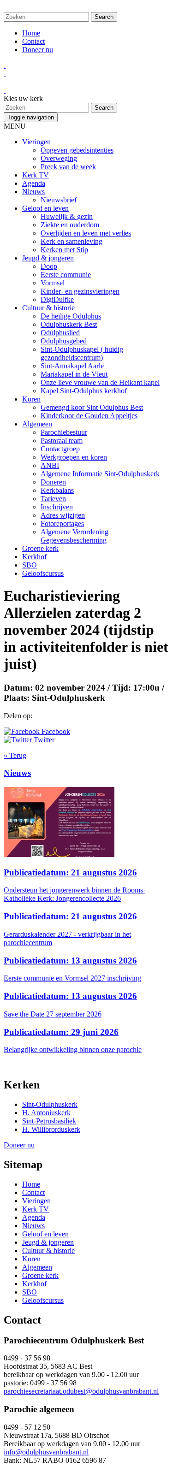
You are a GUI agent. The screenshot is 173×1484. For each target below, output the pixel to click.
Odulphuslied (60, 333)
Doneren (53, 482)
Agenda (33, 183)
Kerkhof (34, 557)
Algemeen (37, 424)
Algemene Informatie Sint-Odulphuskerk (100, 474)
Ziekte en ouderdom (70, 225)
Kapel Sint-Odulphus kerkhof (84, 391)
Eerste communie (66, 274)
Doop (49, 266)
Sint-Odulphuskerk (50, 1104)
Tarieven (53, 499)
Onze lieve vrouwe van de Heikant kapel (100, 382)
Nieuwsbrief (59, 200)
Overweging (59, 158)
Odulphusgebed (64, 341)
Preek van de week (68, 167)
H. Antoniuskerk (46, 1113)
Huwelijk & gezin (67, 216)
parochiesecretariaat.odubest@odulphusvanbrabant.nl (81, 1391)
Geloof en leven (45, 208)
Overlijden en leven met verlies (86, 233)
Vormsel (53, 283)
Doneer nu (37, 49)
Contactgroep (60, 449)
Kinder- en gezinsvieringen (80, 291)
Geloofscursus (43, 573)
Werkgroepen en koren (74, 457)
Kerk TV (35, 175)
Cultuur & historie (48, 308)
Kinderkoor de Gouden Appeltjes (89, 416)
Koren (31, 399)
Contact (33, 41)
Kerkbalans (57, 490)
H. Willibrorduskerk (51, 1129)
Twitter (43, 740)
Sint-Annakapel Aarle (72, 366)
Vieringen (36, 142)
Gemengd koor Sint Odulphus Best (92, 407)
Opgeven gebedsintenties (77, 150)
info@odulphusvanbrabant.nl (46, 1452)
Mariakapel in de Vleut (74, 374)
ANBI (50, 465)
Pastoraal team (62, 440)
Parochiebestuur (64, 432)
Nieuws (33, 191)
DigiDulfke (57, 299)
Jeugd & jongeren (48, 258)
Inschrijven (57, 507)
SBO (29, 565)
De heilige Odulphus (71, 316)
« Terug (15, 755)
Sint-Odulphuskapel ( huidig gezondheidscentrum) (82, 353)
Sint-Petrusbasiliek (49, 1121)
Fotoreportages (62, 523)
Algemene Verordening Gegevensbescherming (74, 536)
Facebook (55, 731)
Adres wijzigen (63, 515)
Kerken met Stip (64, 250)
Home (31, 33)
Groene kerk (40, 548)
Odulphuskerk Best (69, 324)
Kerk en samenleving (71, 241)
